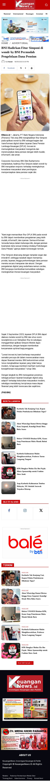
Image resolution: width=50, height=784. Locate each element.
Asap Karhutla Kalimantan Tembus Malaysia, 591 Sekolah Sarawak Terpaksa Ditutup (31, 486)
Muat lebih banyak (24, 663)
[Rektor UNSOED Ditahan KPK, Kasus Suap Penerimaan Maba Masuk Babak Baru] (8, 442)
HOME (4, 43)
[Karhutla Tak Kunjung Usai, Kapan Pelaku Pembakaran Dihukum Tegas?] (8, 413)
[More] (31, 68)
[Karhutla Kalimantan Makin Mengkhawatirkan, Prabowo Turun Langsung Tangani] (8, 457)
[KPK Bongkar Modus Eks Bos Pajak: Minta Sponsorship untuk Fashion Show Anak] (8, 472)
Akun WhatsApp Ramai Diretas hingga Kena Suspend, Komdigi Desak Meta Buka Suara (32, 426)
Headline (25, 572)
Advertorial (20, 43)
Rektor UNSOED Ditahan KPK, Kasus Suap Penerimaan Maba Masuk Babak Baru (32, 441)
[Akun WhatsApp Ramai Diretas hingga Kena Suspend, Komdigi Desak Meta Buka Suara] (8, 428)
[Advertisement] (25, 205)
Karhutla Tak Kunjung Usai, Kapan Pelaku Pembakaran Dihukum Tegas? (33, 578)
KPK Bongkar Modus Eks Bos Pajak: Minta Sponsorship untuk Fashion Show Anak (31, 471)
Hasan (10, 62)
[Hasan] (3, 61)
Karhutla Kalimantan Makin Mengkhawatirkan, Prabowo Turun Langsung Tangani (30, 456)
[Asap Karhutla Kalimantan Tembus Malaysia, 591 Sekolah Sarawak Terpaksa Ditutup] (8, 487)
